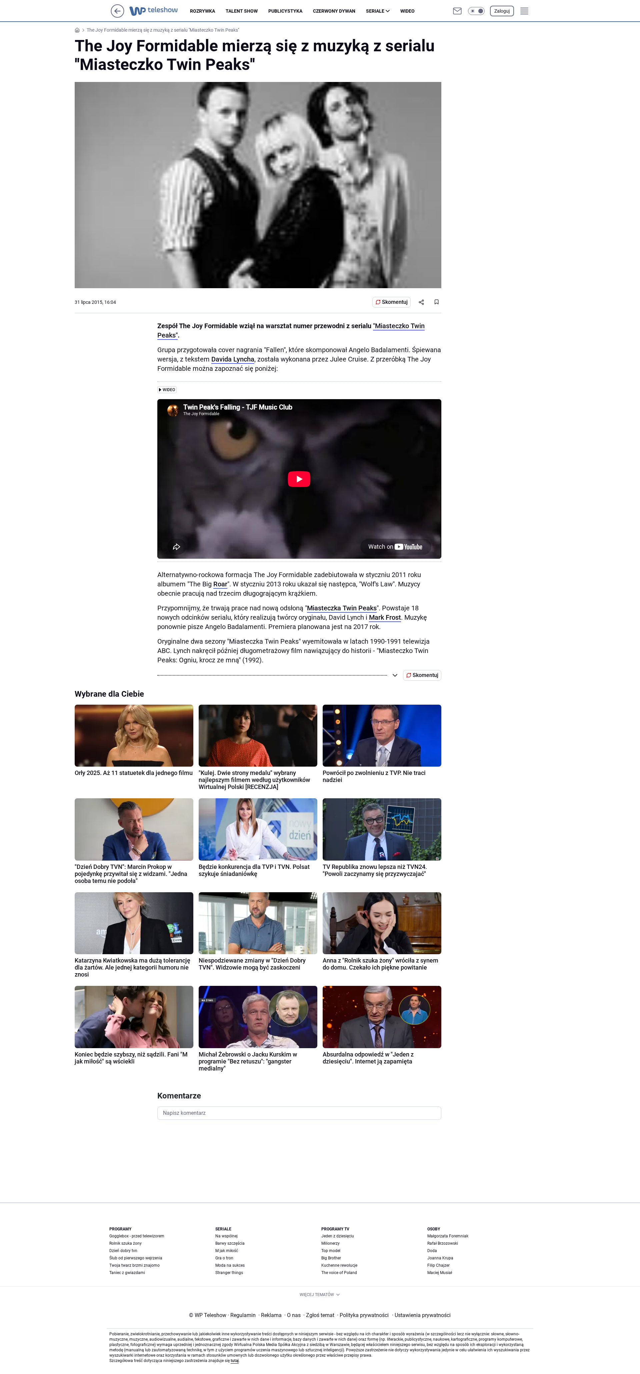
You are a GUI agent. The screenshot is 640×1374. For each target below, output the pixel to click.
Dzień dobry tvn (123, 1250)
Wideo (407, 11)
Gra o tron (224, 1258)
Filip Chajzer (438, 1265)
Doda (432, 1250)
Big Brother (331, 1258)
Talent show (242, 11)
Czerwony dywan (334, 11)
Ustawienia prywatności (421, 1315)
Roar (220, 584)
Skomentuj (395, 302)
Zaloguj (502, 11)
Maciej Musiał (439, 1272)
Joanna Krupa (440, 1258)
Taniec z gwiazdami (127, 1272)
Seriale (375, 11)
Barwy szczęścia (230, 1243)
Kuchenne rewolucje (339, 1265)
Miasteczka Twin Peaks (342, 608)
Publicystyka (285, 11)
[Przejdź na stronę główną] (117, 16)
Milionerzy (330, 1243)
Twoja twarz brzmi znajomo (134, 1265)
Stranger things (229, 1272)
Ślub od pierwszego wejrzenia (135, 1258)
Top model (330, 1250)
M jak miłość (226, 1250)
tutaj (235, 1360)
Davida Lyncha (232, 359)
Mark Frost (385, 617)
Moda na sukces (230, 1265)
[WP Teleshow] (159, 11)
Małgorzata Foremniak (447, 1236)
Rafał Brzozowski (442, 1243)
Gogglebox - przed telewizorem (136, 1236)
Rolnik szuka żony (125, 1243)
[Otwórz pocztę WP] (457, 11)
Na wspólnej (226, 1236)
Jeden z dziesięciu (337, 1236)
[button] (476, 11)
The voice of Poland (339, 1272)
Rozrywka (202, 11)
